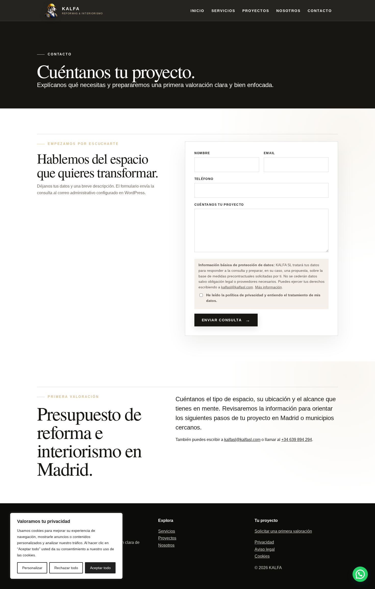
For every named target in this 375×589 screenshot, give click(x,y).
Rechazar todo (66, 568)
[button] (360, 574)
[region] (66, 546)
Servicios (223, 11)
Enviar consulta (222, 320)
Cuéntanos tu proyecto (219, 204)
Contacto (320, 11)
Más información (268, 287)
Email (269, 153)
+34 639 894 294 (296, 439)
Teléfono (204, 178)
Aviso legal (265, 549)
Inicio (198, 11)
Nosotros (288, 11)
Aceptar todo (100, 568)
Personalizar (32, 568)
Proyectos (255, 11)
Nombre (202, 153)
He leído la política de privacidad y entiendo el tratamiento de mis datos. (263, 298)
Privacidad (264, 542)
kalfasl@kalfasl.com (237, 287)
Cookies (262, 556)
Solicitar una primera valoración (283, 531)
